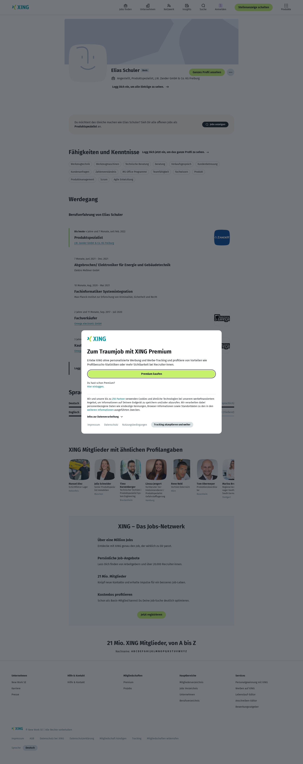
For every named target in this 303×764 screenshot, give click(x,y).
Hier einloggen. (95, 386)
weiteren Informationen (100, 409)
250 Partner (118, 398)
